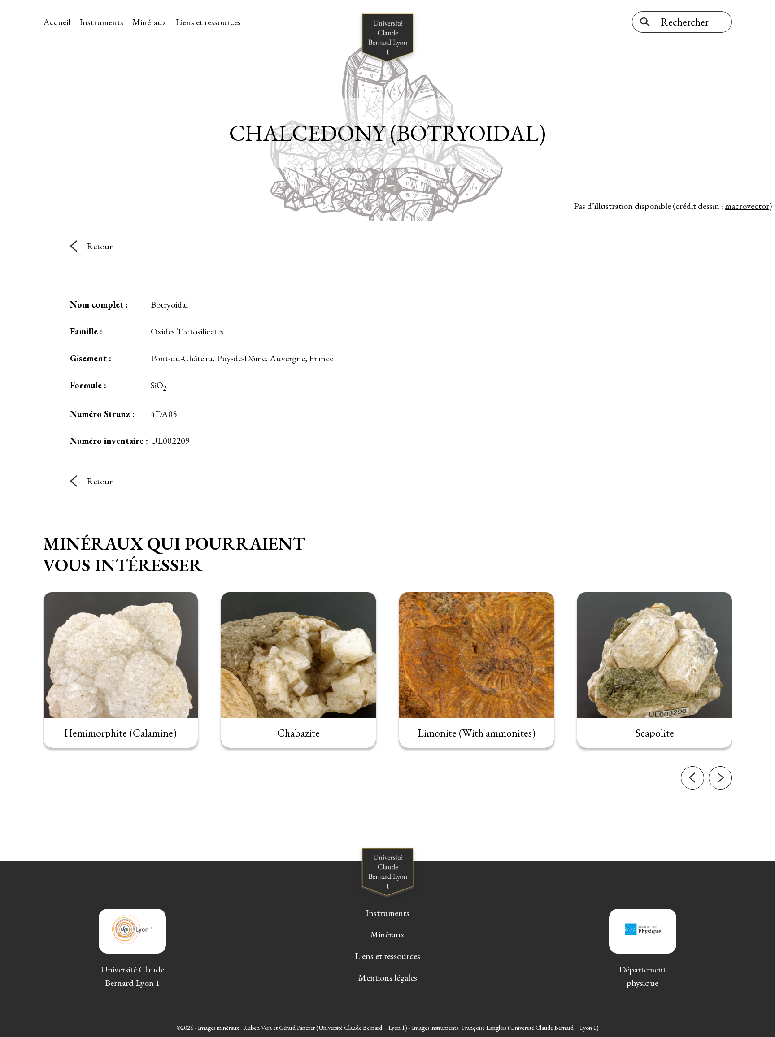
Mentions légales (387, 977)
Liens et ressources (208, 22)
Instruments (101, 22)
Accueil (56, 22)
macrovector (747, 206)
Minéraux (149, 22)
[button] (692, 778)
